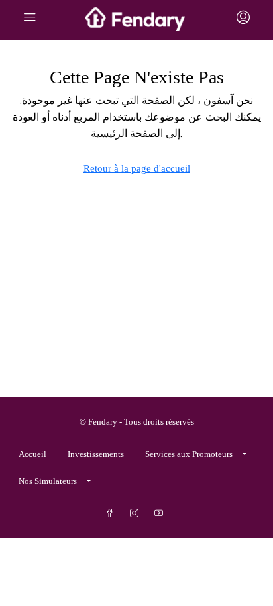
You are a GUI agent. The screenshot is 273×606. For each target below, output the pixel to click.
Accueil (32, 454)
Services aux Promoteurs (189, 454)
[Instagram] (137, 514)
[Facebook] (112, 514)
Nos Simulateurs (48, 481)
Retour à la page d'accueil (136, 168)
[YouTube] (161, 514)
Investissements (96, 454)
